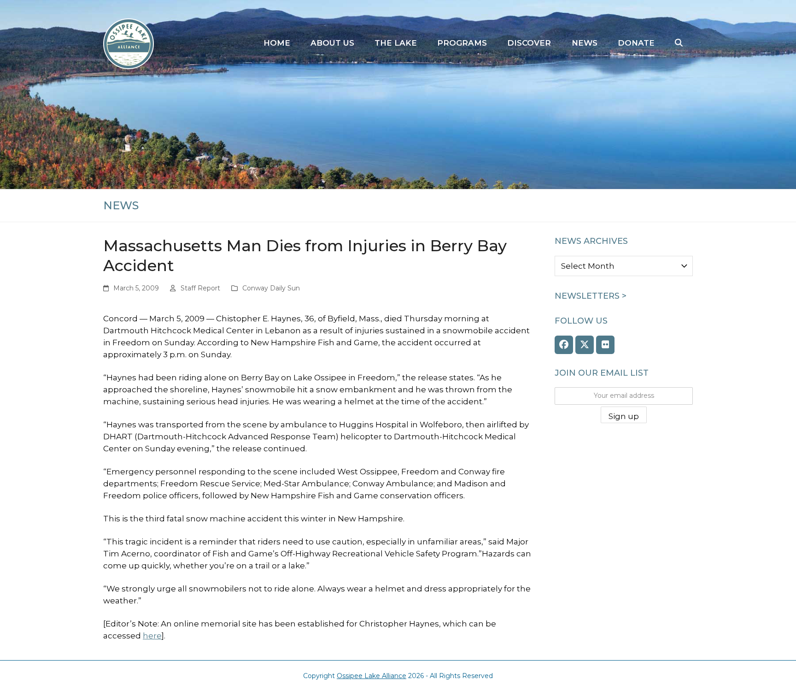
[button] (679, 43)
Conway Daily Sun (271, 288)
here (152, 635)
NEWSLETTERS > (590, 296)
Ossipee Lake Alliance (371, 676)
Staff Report (200, 288)
